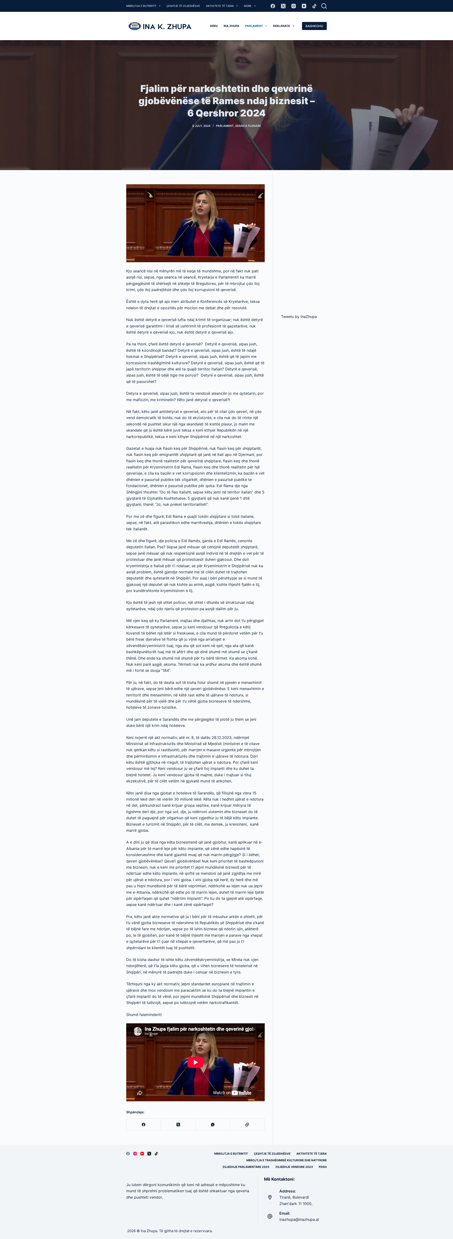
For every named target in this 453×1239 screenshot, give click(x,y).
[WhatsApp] (213, 1125)
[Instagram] (293, 6)
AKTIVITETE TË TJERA (220, 6)
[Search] (324, 6)
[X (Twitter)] (283, 6)
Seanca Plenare (248, 126)
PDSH (323, 1167)
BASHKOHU (314, 26)
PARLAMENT (254, 26)
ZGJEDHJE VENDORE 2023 (294, 1167)
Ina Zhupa (231, 26)
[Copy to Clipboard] (247, 1125)
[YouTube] (304, 6)
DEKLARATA (281, 26)
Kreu (214, 26)
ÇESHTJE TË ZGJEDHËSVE (183, 6)
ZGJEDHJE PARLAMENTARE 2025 (245, 1167)
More (248, 6)
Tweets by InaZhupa (299, 316)
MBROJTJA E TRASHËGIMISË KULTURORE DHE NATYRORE (286, 1160)
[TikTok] (314, 6)
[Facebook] (273, 6)
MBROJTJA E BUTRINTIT (141, 6)
